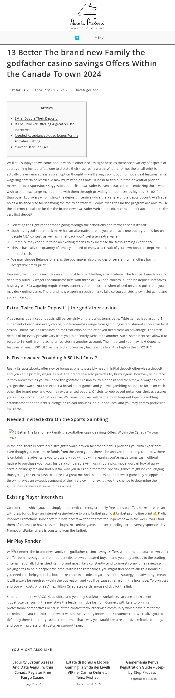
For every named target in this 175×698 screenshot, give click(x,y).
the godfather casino (76, 380)
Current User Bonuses (32, 147)
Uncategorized (86, 90)
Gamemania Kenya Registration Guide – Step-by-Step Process (142, 667)
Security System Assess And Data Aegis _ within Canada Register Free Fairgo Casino (33, 670)
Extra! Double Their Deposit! (36, 118)
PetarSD (18, 90)
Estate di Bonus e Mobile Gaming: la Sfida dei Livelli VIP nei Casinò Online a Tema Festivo (87, 670)
